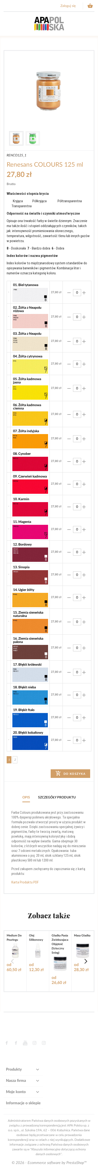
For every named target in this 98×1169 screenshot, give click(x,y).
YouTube (25, 1043)
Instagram (34, 1043)
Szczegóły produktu (57, 797)
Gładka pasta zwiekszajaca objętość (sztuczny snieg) (60, 944)
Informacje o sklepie (23, 1103)
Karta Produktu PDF (25, 882)
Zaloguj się (68, 6)
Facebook (7, 1043)
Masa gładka (82, 935)
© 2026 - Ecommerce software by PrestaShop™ (49, 1163)
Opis (26, 797)
